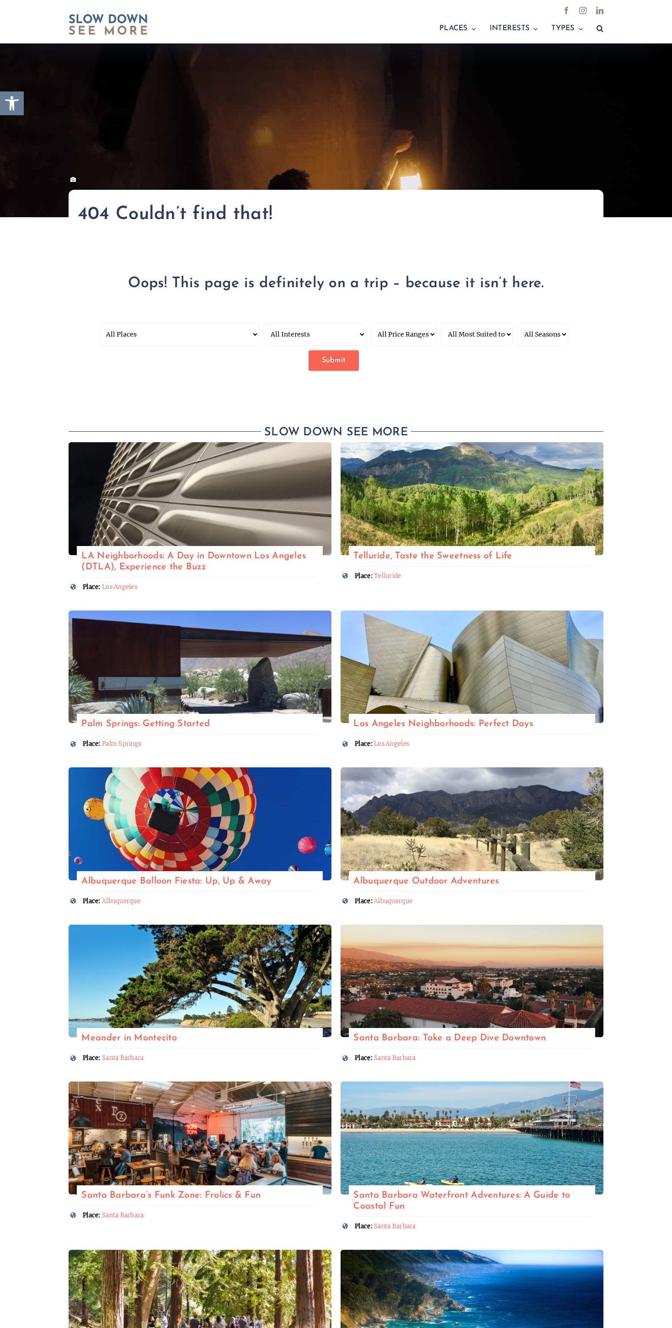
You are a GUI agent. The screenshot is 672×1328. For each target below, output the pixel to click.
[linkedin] (599, 10)
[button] (600, 28)
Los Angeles (119, 587)
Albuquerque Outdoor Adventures (426, 881)
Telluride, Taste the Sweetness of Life (432, 556)
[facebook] (566, 10)
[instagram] (583, 10)
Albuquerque (121, 901)
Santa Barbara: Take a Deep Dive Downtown (449, 1038)
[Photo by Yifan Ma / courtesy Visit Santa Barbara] (472, 928)
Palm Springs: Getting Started (145, 723)
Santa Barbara (123, 1058)
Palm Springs (121, 744)
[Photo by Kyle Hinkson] (200, 771)
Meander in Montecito (128, 1038)
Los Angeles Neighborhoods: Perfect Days (443, 723)
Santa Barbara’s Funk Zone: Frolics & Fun (171, 1195)
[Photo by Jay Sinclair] (200, 928)
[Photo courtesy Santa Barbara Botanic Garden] (200, 1253)
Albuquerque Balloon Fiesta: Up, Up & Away (176, 881)
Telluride (387, 576)
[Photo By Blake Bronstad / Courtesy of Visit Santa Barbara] (200, 1085)
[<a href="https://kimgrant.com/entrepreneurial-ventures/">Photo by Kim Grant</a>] (200, 446)
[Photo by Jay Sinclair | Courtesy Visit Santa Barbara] (472, 1085)
